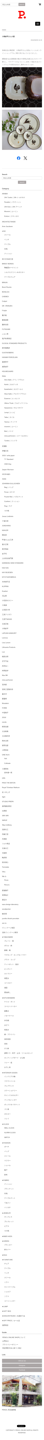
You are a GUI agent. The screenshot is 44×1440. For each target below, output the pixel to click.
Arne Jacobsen (7, 226)
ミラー (6, 1282)
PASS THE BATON (8, 783)
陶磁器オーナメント (11, 267)
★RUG (4, 1255)
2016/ (4, 717)
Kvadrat (5, 591)
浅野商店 (5, 1325)
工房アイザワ (7, 614)
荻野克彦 (5, 745)
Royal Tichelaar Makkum (11, 787)
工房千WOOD (7, 619)
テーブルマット (9, 1198)
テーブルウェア (9, 277)
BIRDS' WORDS (8, 264)
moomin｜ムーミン (11, 426)
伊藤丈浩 (5, 451)
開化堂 (4, 535)
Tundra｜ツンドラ (10, 441)
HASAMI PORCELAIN (9, 357)
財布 (5, 1175)
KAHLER (5, 530)
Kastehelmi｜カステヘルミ (13, 389)
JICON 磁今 (6, 474)
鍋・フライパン (9, 1034)
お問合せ (5, 1341)
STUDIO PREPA (8, 801)
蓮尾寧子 (5, 362)
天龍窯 (4, 853)
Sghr (3, 797)
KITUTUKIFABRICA (9, 577)
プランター (8, 1245)
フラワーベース (9, 1081)
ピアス (6, 1226)
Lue (3, 652)
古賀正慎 (5, 624)
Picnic (6, 880)
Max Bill (5, 675)
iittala (4, 376)
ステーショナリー (10, 1090)
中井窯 (4, 708)
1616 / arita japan (8, 455)
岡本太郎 (5, 741)
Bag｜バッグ (8, 487)
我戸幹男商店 (7, 338)
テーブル (7, 244)
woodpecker (6, 909)
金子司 (4, 554)
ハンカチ (7, 1207)
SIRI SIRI (5, 815)
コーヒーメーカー (10, 1006)
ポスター (7, 1114)
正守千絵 (5, 661)
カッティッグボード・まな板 (14, 1058)
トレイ (6, 1119)
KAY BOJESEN (7, 572)
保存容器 (7, 1039)
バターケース (9, 1016)
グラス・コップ (9, 959)
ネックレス (8, 1217)
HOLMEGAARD (7, 371)
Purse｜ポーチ (9, 492)
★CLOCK (5, 1124)
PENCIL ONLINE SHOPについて (13, 1337)
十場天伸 (5, 521)
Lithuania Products (8, 647)
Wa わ (4, 876)
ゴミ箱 (6, 1109)
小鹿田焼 (5, 769)
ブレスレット (9, 1221)
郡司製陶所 (6, 348)
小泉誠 (4, 605)
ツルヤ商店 (6, 844)
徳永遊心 (5, 862)
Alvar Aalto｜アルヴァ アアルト (15, 394)
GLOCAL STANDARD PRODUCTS (14, 343)
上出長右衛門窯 (7, 558)
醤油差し (7, 992)
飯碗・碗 (7, 950)
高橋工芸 (5, 834)
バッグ (6, 1151)
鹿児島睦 (5, 549)
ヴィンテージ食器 (8, 928)
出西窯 (4, 811)
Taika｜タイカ (9, 417)
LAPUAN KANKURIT (9, 633)
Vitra (3, 872)
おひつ (6, 1025)
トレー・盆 (8, 1062)
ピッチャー (8, 969)
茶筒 (5, 1044)
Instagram (22, 1365)
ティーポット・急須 (11, 964)
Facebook (22, 1370)
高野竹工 (5, 829)
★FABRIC (5, 1180)
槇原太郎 (5, 656)
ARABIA (5, 194)
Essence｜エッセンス (12, 398)
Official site (22, 1361)
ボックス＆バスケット (12, 1104)
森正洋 (4, 694)
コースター (8, 983)
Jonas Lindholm (7, 516)
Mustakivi (5, 703)
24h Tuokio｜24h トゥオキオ (14, 197)
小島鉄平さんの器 (8, 36)
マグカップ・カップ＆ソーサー (15, 955)
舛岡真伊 (5, 671)
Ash (5, 758)
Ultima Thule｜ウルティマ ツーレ (16, 403)
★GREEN (5, 1241)
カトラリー (8, 974)
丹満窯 (4, 839)
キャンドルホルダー (11, 1095)
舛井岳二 (5, 666)
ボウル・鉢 (8, 945)
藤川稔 (4, 315)
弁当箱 (6, 1020)
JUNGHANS (6, 526)
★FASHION (6, 1143)
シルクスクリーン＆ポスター (14, 272)
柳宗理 (4, 914)
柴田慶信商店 (7, 806)
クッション (8, 253)
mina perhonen (7, 680)
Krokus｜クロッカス (11, 216)
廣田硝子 (5, 367)
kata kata (5, 568)
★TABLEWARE (7, 937)
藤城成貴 (5, 320)
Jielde (4, 479)
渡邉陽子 (5, 890)
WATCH (7, 1137)
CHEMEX (5, 296)
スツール (7, 235)
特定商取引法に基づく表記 (11, 1348)
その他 (6, 511)
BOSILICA (5, 292)
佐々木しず (6, 792)
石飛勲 (4, 446)
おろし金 (7, 1067)
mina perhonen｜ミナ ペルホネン (16, 436)
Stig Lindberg (7, 825)
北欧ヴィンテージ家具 (10, 932)
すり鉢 (6, 1048)
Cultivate (7, 763)
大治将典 (5, 731)
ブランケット (9, 1189)
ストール (7, 1156)
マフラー (7, 1161)
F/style (4, 310)
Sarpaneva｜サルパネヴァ (13, 408)
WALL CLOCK (9, 1128)
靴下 (5, 1170)
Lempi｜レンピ (9, 412)
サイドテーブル (9, 1287)
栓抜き (6, 1030)
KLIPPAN (5, 586)
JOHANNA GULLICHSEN (11, 483)
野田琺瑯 (5, 727)
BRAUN (4, 282)
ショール (7, 1165)
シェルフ (7, 1292)
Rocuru (6, 885)
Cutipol (4, 301)
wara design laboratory (10, 904)
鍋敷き (6, 1011)
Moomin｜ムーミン (11, 211)
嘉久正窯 (5, 544)
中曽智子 (5, 713)
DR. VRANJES (7, 306)
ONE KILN (5, 755)
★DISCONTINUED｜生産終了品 (13, 1316)
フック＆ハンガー (10, 1100)
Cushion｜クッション (12, 501)
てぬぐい (7, 1203)
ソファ (6, 1296)
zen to (4, 923)
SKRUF (4, 820)
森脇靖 (4, 699)
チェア (6, 1263)
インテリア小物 (9, 1076)
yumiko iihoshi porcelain (10, 918)
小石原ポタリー (7, 600)
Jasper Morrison (8, 469)
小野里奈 (5, 750)
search (21, 4)
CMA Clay (7, 464)
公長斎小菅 (6, 610)
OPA (3, 778)
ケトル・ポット (9, 1002)
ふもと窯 (5, 334)
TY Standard (8, 459)
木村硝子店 (6, 582)
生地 (5, 249)
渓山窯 (4, 596)
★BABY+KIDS (7, 1236)
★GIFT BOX (6, 1311)
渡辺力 (4, 900)
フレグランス (9, 1086)
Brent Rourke (7, 287)
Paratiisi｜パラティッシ (12, 202)
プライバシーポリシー (10, 1344)
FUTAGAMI (6, 329)
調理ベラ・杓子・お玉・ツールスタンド (18, 1053)
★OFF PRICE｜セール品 (11, 1320)
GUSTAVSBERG (8, 353)
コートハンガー (9, 1301)
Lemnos (5, 638)
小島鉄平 (5, 628)
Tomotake (5, 867)
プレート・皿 (9, 941)
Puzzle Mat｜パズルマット (13, 497)
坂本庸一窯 (8, 772)
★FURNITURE (7, 1260)
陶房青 (4, 858)
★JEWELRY (6, 1213)
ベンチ (6, 239)
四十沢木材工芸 (7, 259)
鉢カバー (7, 1249)
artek (4, 231)
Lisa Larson (6, 642)
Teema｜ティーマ (10, 422)
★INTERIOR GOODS (9, 1073)
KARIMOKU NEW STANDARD (12, 563)
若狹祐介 (5, 895)
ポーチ (6, 1147)
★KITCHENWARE (8, 998)
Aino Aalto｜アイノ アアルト (14, 380)
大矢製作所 (6, 736)
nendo (4, 722)
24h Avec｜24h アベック (13, 207)
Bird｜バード (8, 431)
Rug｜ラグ (8, 506)
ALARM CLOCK (10, 1132)
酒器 (5, 988)
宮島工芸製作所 (7, 689)
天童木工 (5, 848)
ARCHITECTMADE (9, 222)
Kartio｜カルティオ (11, 384)
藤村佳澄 (5, 324)
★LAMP (5, 1306)
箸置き (6, 978)
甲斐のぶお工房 (7, 540)
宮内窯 (4, 684)
